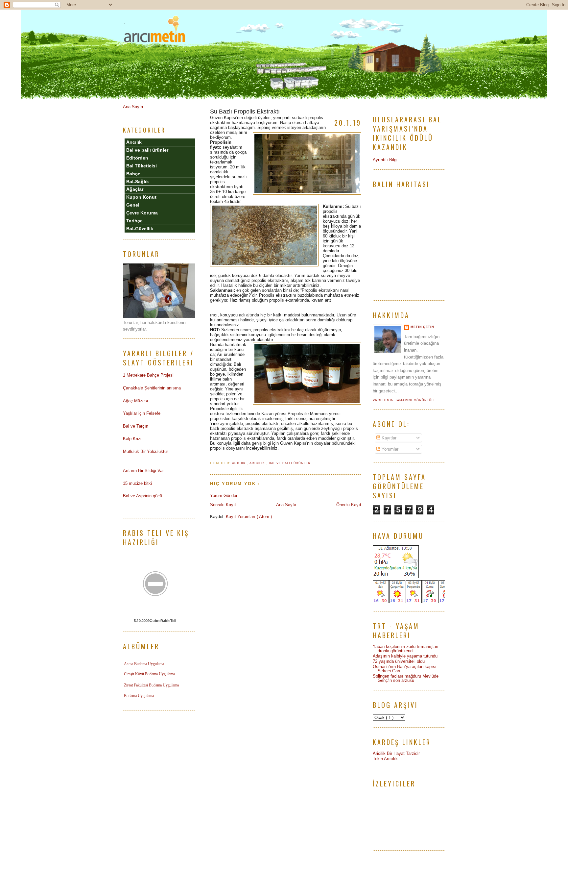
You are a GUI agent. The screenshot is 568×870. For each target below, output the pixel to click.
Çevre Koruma (142, 212)
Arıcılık (257, 463)
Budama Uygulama (139, 695)
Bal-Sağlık (137, 181)
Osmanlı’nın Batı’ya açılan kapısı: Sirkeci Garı (405, 668)
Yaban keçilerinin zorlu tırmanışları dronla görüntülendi (405, 648)
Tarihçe (134, 220)
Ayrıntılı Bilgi (385, 159)
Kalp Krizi (132, 438)
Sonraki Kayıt (223, 504)
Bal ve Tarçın (135, 426)
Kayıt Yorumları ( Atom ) (249, 516)
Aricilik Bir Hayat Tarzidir (396, 753)
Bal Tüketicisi (141, 165)
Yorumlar (389, 449)
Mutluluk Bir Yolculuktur (145, 451)
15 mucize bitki (137, 483)
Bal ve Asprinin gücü (142, 495)
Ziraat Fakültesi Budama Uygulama (151, 685)
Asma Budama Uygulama (144, 663)
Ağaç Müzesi (135, 400)
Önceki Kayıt (348, 504)
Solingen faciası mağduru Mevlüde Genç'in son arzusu (405, 678)
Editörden (137, 158)
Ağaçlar (134, 189)
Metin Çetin (422, 327)
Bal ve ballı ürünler (290, 463)
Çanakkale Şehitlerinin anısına (152, 387)
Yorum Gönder (223, 495)
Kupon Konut (141, 197)
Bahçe (133, 173)
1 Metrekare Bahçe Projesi (148, 375)
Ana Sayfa (286, 504)
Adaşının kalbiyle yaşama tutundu (405, 656)
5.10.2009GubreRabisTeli (155, 621)
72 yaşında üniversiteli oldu (399, 661)
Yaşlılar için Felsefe (141, 413)
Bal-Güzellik (139, 228)
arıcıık (239, 463)
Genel (132, 205)
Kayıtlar (388, 437)
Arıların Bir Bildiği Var (143, 470)
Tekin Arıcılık (385, 758)
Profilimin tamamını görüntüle (404, 400)
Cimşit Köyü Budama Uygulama (149, 674)
